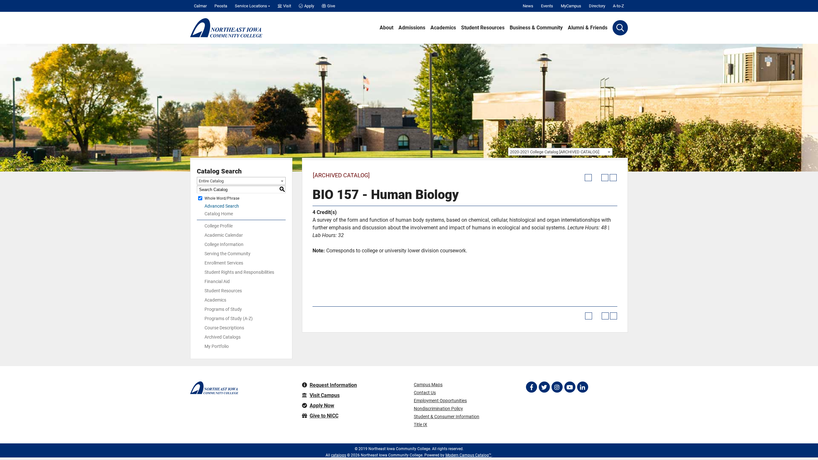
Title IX (420, 424)
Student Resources (483, 27)
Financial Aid (217, 281)
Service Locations (251, 6)
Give (331, 6)
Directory (597, 6)
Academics (443, 27)
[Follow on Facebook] (531, 387)
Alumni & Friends (587, 27)
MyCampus (571, 6)
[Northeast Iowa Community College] (226, 27)
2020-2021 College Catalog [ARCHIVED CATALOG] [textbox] (554, 152)
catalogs (338, 455)
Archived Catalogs (222, 337)
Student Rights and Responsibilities (239, 272)
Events (547, 6)
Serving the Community (227, 253)
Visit (287, 6)
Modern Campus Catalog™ (468, 455)
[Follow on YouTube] (569, 387)
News (528, 6)
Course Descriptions (224, 327)
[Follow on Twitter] (544, 387)
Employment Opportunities (440, 400)
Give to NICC (324, 416)
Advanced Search (221, 206)
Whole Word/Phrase (221, 198)
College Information (223, 244)
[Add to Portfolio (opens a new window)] (588, 177)
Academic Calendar (223, 235)
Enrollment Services (223, 262)
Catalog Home (218, 213)
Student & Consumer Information (446, 416)
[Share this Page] (596, 177)
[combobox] (560, 152)
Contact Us (425, 392)
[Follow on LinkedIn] (582, 387)
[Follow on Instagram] (557, 387)
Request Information (333, 385)
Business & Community (536, 27)
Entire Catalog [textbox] (211, 181)
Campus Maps (428, 384)
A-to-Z (618, 6)
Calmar (200, 6)
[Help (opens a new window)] (613, 177)
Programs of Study (223, 309)
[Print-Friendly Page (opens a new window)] (604, 177)
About (386, 27)
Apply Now (322, 405)
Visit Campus (325, 395)
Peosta (220, 6)
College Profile (218, 225)
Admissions (411, 27)
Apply (309, 6)
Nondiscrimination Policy (438, 408)
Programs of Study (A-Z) (228, 318)
